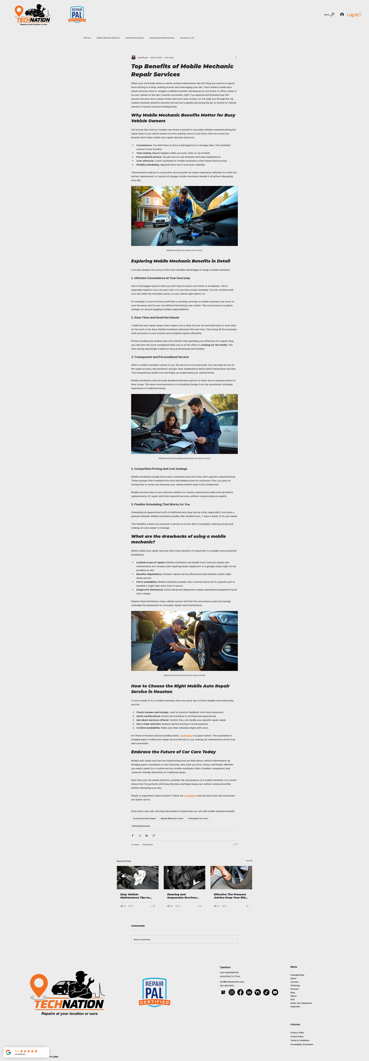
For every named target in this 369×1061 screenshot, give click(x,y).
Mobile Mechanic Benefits (108, 37)
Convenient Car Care (198, 818)
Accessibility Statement (301, 1044)
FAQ (292, 999)
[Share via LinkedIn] (146, 835)
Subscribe (295, 1006)
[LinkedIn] (249, 992)
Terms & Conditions (299, 1040)
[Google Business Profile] (223, 992)
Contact (294, 981)
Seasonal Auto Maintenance (161, 37)
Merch (293, 995)
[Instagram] (232, 992)
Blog (292, 992)
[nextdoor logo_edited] (258, 992)
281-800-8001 (227, 985)
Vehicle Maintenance (134, 37)
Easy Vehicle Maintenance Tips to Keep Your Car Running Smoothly (136, 896)
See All (249, 860)
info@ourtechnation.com (232, 981)
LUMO (55, 1056)
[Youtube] (275, 992)
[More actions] (236, 57)
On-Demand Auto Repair (144, 818)
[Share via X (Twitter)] (139, 835)
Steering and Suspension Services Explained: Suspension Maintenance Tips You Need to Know (183, 896)
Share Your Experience (301, 1003)
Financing (295, 985)
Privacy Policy (297, 1032)
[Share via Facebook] (132, 835)
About (293, 978)
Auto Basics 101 (187, 37)
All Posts (87, 37)
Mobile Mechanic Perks (172, 818)
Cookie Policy (297, 1036)
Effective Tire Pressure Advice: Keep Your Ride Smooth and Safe (230, 896)
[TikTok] (266, 992)
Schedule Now (297, 974)
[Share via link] (153, 835)
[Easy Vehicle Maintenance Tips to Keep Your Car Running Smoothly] (138, 877)
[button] (360, 14)
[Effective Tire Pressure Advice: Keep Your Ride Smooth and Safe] (231, 877)
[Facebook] (240, 992)
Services (294, 988)
